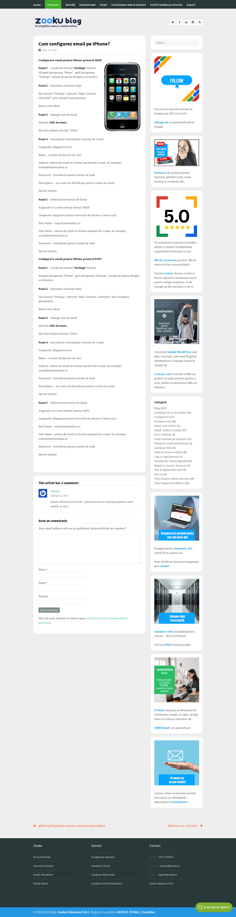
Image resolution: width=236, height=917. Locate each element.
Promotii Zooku (42, 857)
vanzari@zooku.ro (169, 865)
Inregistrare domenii (102, 857)
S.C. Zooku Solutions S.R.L (70, 912)
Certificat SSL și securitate (170, 412)
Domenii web (87, 5)
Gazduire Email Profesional (106, 883)
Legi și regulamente (166, 456)
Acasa (37, 5)
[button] (214, 907)
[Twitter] (173, 22)
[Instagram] (193, 22)
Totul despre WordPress (169, 483)
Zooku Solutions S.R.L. (161, 883)
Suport (191, 5)
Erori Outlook (162, 434)
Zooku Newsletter (43, 874)
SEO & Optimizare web (168, 469)
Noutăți (70, 5)
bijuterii (55, 491)
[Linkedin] (186, 22)
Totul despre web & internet (128, 5)
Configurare (161, 417)
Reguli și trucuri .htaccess (170, 465)
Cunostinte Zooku (43, 865)
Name (43, 569)
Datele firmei (40, 883)
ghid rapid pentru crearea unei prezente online (72, 826)
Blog (157, 408)
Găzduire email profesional (171, 443)
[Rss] (200, 22)
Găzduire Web (163, 448)
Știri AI (158, 474)
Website (43, 596)
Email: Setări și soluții (167, 430)
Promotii (53, 5)
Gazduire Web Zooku (103, 874)
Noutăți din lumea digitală (170, 461)
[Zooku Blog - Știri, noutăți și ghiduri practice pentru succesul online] (118, 22)
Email (103, 5)
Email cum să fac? (165, 425)
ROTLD (122, 912)
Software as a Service (182, 826)
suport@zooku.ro (167, 874)
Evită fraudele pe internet (166, 5)
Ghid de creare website (168, 452)
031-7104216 (166, 857)
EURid (133, 912)
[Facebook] (179, 22)
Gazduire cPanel (100, 865)
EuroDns (148, 912)
